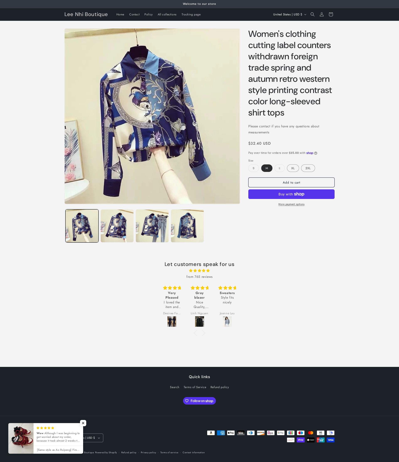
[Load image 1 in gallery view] (82, 225)
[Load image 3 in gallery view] (152, 225)
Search (174, 387)
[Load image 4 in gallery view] (187, 225)
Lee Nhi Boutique (84, 452)
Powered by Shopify (106, 452)
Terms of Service (195, 387)
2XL (308, 168)
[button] (312, 14)
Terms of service (169, 452)
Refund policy (220, 387)
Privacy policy (148, 452)
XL (293, 168)
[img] (199, 271)
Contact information (194, 452)
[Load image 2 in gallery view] (117, 225)
